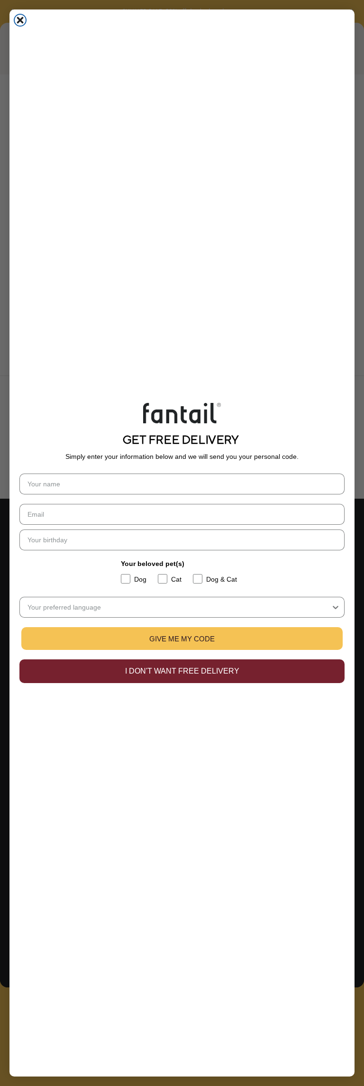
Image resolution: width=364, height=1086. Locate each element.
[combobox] (179, 607)
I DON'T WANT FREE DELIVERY (182, 671)
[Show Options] (335, 607)
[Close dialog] (20, 20)
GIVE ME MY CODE (182, 639)
